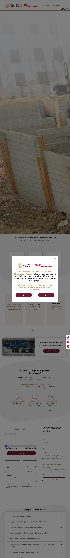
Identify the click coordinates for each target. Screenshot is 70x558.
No (46, 295)
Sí (23, 295)
